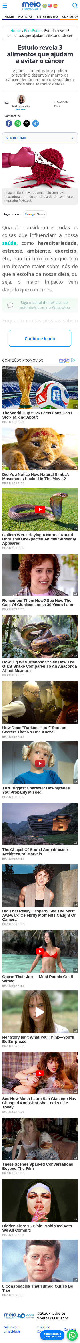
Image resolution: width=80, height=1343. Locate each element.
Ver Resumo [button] (40, 138)
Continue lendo (40, 339)
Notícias (25, 16)
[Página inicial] (31, 5)
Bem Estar (32, 30)
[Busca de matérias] (75, 6)
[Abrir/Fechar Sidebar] (5, 5)
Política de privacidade (11, 1329)
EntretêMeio (47, 16)
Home (9, 16)
